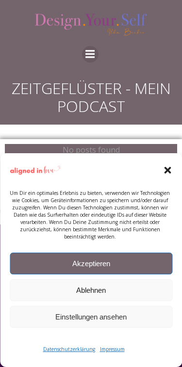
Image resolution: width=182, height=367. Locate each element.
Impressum (112, 349)
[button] (167, 170)
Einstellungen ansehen (91, 317)
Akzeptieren (91, 263)
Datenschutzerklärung (69, 349)
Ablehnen (91, 290)
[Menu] (90, 54)
